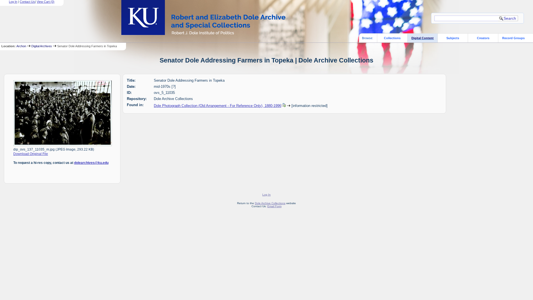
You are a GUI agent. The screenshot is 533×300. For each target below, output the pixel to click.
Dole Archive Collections (270, 203)
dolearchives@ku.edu (91, 162)
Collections (392, 38)
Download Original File (30, 154)
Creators (483, 38)
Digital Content (422, 38)
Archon (21, 46)
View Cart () (45, 1)
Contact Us (27, 1)
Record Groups (513, 38)
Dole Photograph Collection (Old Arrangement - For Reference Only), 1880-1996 (217, 106)
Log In (13, 1)
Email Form (274, 206)
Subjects (452, 38)
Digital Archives (41, 46)
